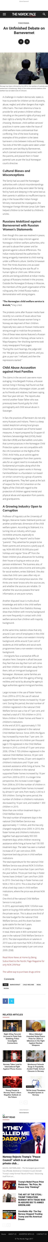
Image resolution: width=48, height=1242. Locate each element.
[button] (4, 14)
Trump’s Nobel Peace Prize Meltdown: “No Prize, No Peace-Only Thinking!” (31, 1184)
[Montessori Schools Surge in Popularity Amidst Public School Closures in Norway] (35, 1056)
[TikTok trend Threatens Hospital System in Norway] (35, 1082)
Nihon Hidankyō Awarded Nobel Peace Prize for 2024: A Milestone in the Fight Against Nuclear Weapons (35, 1039)
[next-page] (25, 1102)
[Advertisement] (24, 6)
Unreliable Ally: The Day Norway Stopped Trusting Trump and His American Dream (30, 1215)
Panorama (23, 23)
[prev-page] (21, 1102)
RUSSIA (6, 988)
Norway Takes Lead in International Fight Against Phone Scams (12, 1066)
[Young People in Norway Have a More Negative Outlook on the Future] (12, 1082)
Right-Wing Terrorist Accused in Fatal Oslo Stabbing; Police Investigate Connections (12, 1038)
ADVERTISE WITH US (26, 1234)
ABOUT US (12, 1234)
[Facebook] (21, 41)
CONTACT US (42, 1234)
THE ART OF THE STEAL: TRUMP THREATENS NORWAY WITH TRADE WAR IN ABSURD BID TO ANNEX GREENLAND (31, 1199)
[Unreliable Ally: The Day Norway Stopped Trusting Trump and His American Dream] (9, 1214)
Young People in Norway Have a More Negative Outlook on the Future (12, 1093)
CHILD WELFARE (28, 985)
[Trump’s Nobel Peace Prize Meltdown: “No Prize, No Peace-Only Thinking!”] (9, 1185)
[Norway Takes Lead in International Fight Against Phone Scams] (12, 1056)
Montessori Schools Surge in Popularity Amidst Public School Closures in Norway (36, 1067)
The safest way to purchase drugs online (21, 971)
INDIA (39, 985)
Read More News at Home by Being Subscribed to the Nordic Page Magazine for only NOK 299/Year (23, 961)
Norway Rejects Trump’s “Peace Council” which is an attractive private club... (21, 1160)
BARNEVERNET (15, 985)
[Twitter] (27, 41)
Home (3, 1234)
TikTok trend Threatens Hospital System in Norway (35, 1092)
